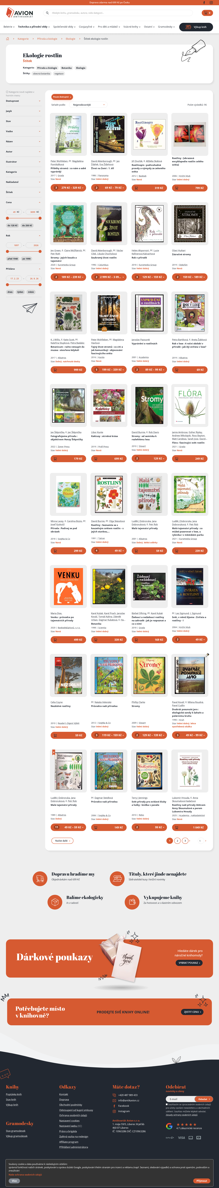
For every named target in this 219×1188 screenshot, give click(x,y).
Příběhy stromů (68, 170)
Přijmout (202, 1180)
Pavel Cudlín (178, 705)
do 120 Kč (12, 225)
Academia (144, 357)
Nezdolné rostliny (61, 706)
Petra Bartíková (180, 339)
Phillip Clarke (138, 702)
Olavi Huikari (178, 250)
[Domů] (8, 38)
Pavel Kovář (178, 702)
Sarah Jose (193, 438)
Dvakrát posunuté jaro (188, 712)
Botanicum (67, 348)
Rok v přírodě (139, 257)
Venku (62, 619)
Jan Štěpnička (57, 432)
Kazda (101, 357)
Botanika (96, 623)
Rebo (141, 815)
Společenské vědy (63, 26)
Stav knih (11, 1099)
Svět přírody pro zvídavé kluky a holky (149, 803)
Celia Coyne (57, 702)
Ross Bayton (198, 435)
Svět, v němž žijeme (189, 619)
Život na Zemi (102, 168)
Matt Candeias (179, 438)
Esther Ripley (195, 432)
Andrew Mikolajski (181, 435)
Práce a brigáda (68, 1131)
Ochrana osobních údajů (73, 1115)
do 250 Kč (27, 225)
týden (20, 292)
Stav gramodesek (15, 1131)
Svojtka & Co (64, 538)
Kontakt (63, 1094)
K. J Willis (55, 339)
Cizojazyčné (85, 26)
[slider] (7, 218)
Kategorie (23, 38)
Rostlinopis (148, 168)
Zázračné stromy (181, 254)
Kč (18, 212)
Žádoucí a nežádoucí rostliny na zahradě (149, 620)
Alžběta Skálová (154, 161)
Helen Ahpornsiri (140, 250)
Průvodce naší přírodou (104, 706)
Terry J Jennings (139, 797)
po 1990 (26, 258)
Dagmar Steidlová (104, 797)
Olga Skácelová (117, 521)
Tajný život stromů (107, 350)
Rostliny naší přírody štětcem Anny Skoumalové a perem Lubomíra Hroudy (188, 808)
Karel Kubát (97, 613)
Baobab (142, 175)
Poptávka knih (14, 1094)
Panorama (103, 175)
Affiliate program (68, 1142)
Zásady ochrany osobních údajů (182, 1114)
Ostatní (148, 26)
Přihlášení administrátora (73, 1147)
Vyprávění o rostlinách (144, 343)
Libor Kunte (97, 432)
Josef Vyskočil (58, 524)
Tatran (101, 538)
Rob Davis (154, 432)
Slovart (142, 446)
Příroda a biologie (47, 38)
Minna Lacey (57, 521)
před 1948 (13, 258)
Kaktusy (104, 436)
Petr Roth (55, 253)
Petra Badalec (77, 342)
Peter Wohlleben (59, 161)
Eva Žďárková (106, 164)
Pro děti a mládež (108, 26)
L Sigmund (195, 613)
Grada (61, 175)
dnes (10, 292)
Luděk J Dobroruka (141, 521)
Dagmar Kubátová (108, 619)
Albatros (62, 357)
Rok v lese (189, 345)
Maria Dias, (56, 613)
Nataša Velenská (103, 702)
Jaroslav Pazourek (141, 339)
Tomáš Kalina (105, 616)
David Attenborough (101, 161)
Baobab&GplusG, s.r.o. (69, 627)
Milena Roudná (195, 702)
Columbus (103, 264)
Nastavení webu (70, 1126)
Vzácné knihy (131, 26)
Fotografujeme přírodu (67, 438)
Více (14, 1180)
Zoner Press (64, 446)
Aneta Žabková (199, 339)
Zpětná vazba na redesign (73, 1136)
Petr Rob (153, 524)
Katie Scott (68, 339)
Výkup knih (12, 1104)
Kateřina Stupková (60, 342)
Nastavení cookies (69, 1120)
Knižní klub (184, 175)
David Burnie (138, 432)
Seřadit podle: (58, 104)
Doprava (64, 1099)
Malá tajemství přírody (145, 528)
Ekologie (70, 38)
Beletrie (8, 26)
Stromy (64, 259)
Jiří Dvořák (137, 161)
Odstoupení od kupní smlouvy (76, 1110)
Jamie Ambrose (180, 432)
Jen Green (56, 250)
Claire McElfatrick (73, 250)
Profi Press (103, 446)
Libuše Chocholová (107, 253)
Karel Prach (110, 613)
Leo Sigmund (182, 613)
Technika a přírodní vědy (32, 26)
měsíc (31, 292)
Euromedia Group (67, 264)
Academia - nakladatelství (192, 815)
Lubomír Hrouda (180, 797)
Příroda (64, 530)
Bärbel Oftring (139, 613)
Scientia (102, 627)
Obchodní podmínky (70, 1104)
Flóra (188, 442)
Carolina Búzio (74, 521)
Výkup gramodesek (16, 1136)
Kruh (181, 719)
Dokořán (183, 264)
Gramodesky (165, 26)
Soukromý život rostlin (104, 257)
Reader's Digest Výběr (69, 723)
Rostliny (187, 161)
